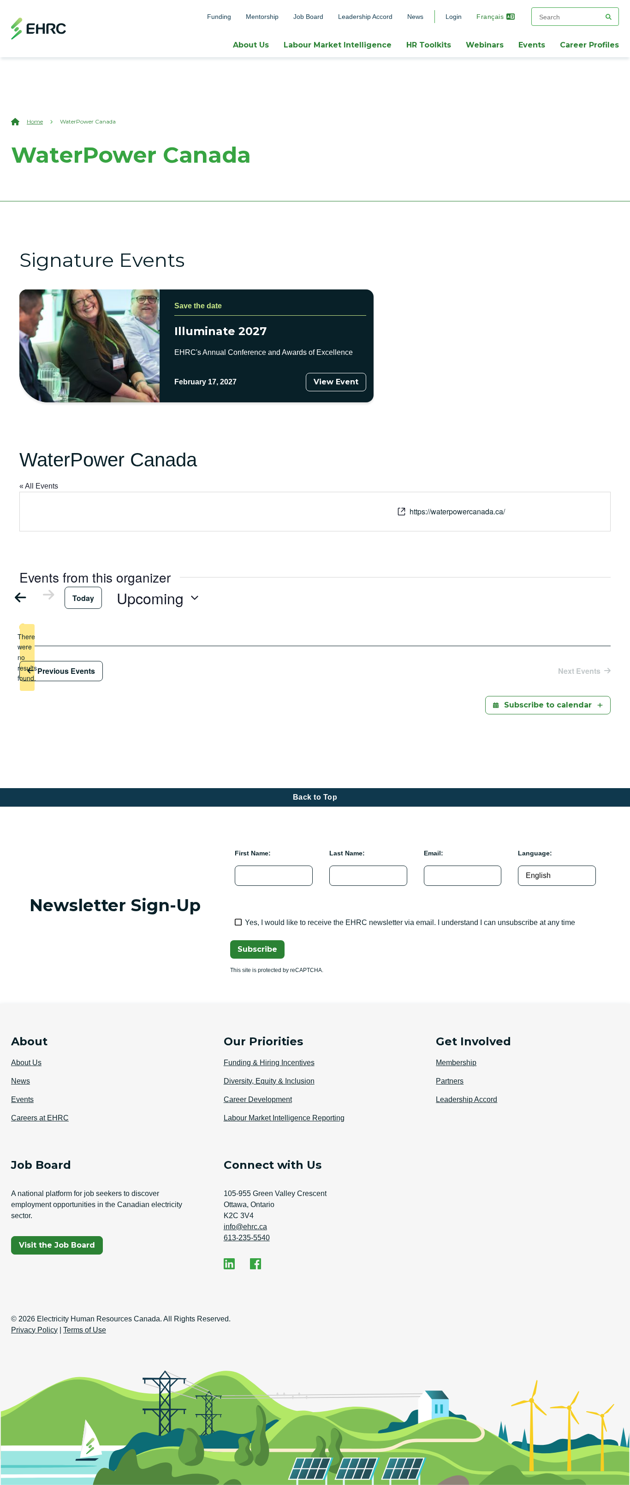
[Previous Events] (24, 597)
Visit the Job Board (60, 1247)
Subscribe (257, 949)
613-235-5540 (247, 1238)
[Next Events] (44, 595)
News (415, 16)
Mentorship (262, 16)
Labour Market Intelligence (338, 45)
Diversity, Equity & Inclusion (269, 1081)
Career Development (258, 1099)
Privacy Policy (34, 1330)
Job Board (308, 16)
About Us (251, 45)
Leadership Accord (365, 16)
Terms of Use (84, 1330)
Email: (433, 853)
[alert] (27, 657)
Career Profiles (589, 45)
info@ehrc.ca (245, 1227)
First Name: (253, 853)
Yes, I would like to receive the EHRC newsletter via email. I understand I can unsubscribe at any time (410, 922)
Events (531, 45)
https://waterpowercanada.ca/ (457, 511)
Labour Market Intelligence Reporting (284, 1118)
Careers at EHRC (40, 1118)
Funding (219, 16)
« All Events (38, 486)
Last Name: (347, 853)
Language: (535, 853)
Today (83, 598)
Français (490, 16)
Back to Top (315, 797)
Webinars (485, 45)
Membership (456, 1063)
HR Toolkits (428, 45)
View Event (336, 381)
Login (454, 16)
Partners (450, 1081)
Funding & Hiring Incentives (269, 1063)
